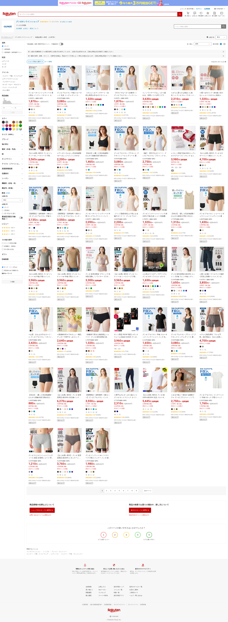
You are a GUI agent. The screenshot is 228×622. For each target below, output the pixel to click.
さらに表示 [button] (6, 90)
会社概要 (19, 28)
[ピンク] (3, 125)
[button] (219, 9)
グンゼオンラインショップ (27, 22)
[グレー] (6, 122)
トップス (46, 551)
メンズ (4, 64)
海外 (8, 193)
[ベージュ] (17, 122)
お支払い (26, 28)
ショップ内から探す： (182, 26)
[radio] (2, 46)
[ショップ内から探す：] (223, 26)
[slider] (2, 104)
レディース (5, 61)
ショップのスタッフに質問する (42, 510)
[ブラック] (3, 122)
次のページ (147, 491)
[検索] (180, 14)
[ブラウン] (13, 122)
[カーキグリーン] (20, 122)
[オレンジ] (13, 125)
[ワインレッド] (6, 125)
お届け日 (5, 204)
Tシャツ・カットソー (59, 551)
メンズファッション (33, 551)
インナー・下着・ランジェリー (72, 554)
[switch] (21, 218)
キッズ (4, 67)
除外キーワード (7, 273)
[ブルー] (3, 129)
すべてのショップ (7, 37)
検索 (13, 112)
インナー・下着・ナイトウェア (37, 554)
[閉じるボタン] (223, 52)
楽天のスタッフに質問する (140, 510)
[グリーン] (20, 125)
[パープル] (10, 129)
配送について (34, 28)
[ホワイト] (10, 122)
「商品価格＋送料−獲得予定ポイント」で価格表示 (42, 44)
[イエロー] (17, 125)
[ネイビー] (6, 129)
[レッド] (10, 125)
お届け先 (5, 196)
